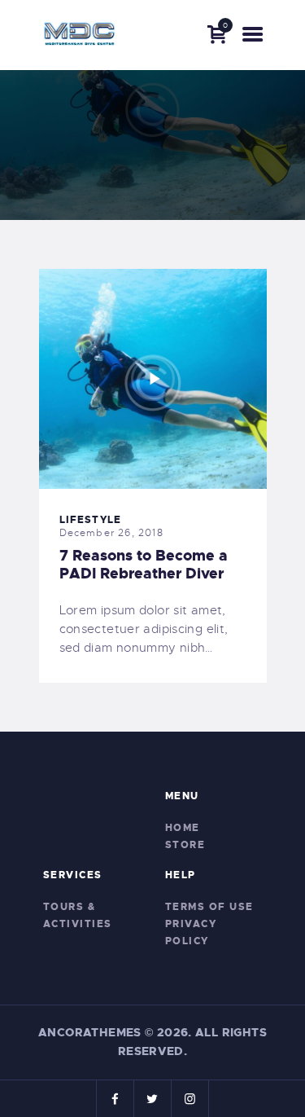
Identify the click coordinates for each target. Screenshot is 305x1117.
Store (185, 844)
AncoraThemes (90, 1032)
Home (182, 827)
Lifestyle (90, 519)
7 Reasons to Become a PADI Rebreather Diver (143, 565)
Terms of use (209, 906)
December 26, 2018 (111, 532)
